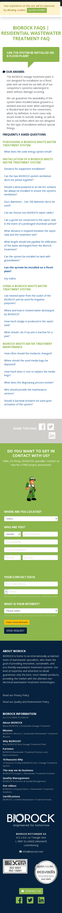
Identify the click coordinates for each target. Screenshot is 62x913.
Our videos (28, 788)
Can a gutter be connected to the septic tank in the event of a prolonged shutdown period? (30, 221)
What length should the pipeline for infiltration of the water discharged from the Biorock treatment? (30, 245)
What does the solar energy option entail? (28, 151)
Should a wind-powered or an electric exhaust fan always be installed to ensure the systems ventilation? (30, 190)
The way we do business (29, 772)
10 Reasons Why (30, 762)
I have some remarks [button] (17, 622)
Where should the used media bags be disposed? (26, 362)
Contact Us (32, 891)
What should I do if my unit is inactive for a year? (28, 334)
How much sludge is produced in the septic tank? (28, 323)
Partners (25, 751)
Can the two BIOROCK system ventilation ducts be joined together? (27, 177)
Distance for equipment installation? (24, 168)
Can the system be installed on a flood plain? (28, 269)
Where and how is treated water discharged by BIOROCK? (29, 312)
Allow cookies (36, 10)
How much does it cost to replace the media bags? (29, 373)
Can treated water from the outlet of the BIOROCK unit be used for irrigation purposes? (27, 299)
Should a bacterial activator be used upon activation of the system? (28, 402)
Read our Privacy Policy (16, 695)
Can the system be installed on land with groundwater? (27, 258)
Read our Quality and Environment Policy (26, 701)
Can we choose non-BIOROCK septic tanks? (29, 212)
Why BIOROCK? (24, 742)
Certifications (27, 798)
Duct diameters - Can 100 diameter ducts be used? (29, 203)
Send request (15, 630)
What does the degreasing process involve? (29, 382)
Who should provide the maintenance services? (25, 391)
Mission (30, 733)
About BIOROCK (26, 724)
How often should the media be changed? (28, 353)
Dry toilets (10, 278)
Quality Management (24, 779)
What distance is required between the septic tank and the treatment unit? (30, 232)
